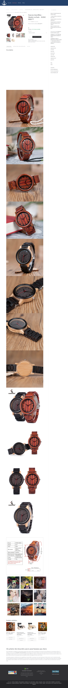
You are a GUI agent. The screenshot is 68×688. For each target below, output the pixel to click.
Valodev (44, 683)
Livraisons (41, 673)
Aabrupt (37, 681)
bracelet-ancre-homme (57, 683)
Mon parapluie (21, 681)
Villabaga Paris (8, 683)
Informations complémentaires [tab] (19, 46)
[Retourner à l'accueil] (4, 2)
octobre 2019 (53, 56)
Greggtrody (52, 34)
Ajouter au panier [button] (21, 639)
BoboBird (53, 681)
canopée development (15, 683)
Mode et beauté (10, 12)
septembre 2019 (53, 58)
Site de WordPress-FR (54, 72)
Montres (13, 12)
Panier (19, 2)
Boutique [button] (15, 2)
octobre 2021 (53, 46)
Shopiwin (17, 681)
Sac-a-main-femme (32, 681)
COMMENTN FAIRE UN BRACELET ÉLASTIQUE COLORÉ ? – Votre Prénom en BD (56, 39)
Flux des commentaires (54, 70)
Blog (24, 2)
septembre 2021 (53, 48)
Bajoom (21, 683)
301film (40, 683)
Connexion (52, 67)
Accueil (9, 2)
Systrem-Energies (26, 683)
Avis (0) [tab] (28, 46)
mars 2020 (52, 54)
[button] (23, 15)
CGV (41, 672)
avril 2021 (52, 49)
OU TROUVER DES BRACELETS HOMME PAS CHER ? (56, 35)
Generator (40, 681)
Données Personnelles (41, 671)
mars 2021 (52, 51)
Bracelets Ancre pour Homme (21, 652)
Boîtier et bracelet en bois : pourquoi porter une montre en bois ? (56, 27)
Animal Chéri (57, 681)
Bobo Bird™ (40, 23)
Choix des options (10, 638)
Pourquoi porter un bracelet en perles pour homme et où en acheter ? (56, 23)
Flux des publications (54, 69)
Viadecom (34, 684)
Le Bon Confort (48, 681)
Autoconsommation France (34, 683)
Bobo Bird (33, 40)
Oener (44, 681)
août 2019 (52, 59)
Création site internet (55, 674)
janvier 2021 (53, 53)
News (51, 64)
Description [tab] (9, 46)
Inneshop (26, 681)
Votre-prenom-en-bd (49, 683)
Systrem (13, 681)
